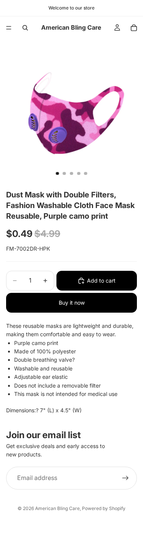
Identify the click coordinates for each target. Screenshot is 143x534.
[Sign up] (125, 478)
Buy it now (72, 302)
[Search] (25, 27)
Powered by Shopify (103, 508)
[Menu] (9, 28)
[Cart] (133, 27)
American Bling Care (57, 508)
